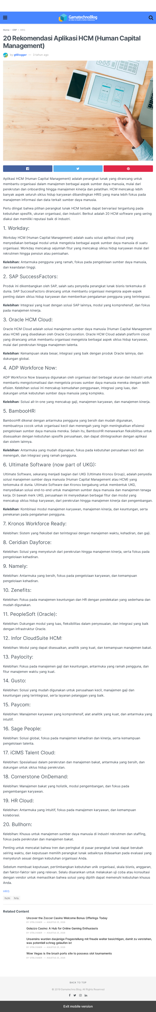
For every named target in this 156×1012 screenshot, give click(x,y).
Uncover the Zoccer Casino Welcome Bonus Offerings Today (66, 918)
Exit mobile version (78, 1006)
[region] (78, 5)
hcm (7, 898)
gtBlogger (20, 54)
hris (16, 898)
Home (6, 29)
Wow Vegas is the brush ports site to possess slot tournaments (69, 953)
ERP (15, 29)
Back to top (78, 982)
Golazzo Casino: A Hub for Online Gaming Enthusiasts (62, 928)
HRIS (22, 29)
